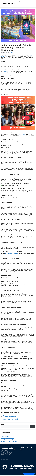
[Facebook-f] (4, 459)
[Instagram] (6, 459)
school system (5, 416)
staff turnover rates (12, 416)
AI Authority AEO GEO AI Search (7, 434)
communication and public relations (11, 253)
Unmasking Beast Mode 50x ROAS (7, 438)
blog (3, 415)
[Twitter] (3, 459)
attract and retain (22, 134)
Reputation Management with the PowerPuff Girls (12, 419)
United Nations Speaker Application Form (9, 441)
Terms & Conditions (5, 436)
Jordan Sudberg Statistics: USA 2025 (8, 439)
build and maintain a (18, 293)
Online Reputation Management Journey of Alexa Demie (13, 418)
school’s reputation (5, 71)
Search (2, 424)
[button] (14, 450)
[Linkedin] (1, 459)
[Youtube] (7, 459)
